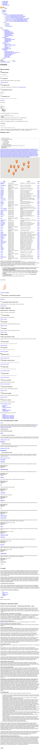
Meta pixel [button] (2, 544)
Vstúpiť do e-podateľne (4, 82)
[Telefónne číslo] (7, 115)
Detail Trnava (10, 156)
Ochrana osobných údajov (6, 407)
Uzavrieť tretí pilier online (4, 377)
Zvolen (2, 255)
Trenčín (2, 252)
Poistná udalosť (7, 30)
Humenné (2, 202)
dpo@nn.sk (2, 621)
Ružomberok (3, 237)
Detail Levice (29, 151)
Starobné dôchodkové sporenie (10, 39)
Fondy (6, 45)
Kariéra (3, 11)
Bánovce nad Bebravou (3, 183)
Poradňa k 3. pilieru (3, 332)
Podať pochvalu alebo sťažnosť (5, 403)
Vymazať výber (4, 147)
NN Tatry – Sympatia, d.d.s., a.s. (10, 53)
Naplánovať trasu (3, 292)
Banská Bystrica (3, 185)
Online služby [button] (4, 13)
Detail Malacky (19, 152)
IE (2, 591)
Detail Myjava (35, 152)
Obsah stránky (4, 4)
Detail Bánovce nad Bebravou (5, 149)
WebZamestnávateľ (9, 26)
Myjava (2, 216)
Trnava (2, 254)
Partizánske (2, 224)
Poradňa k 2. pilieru (3, 325)
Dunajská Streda (3, 199)
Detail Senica (20, 154)
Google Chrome (5, 592)
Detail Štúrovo (21, 155)
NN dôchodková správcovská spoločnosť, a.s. (12, 52)
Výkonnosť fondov (8, 40)
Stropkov (2, 243)
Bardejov (2, 186)
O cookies (34, 426)
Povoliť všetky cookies (4, 429)
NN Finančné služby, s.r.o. (9, 54)
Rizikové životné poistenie (9, 32)
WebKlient (7, 23)
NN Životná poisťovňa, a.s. (9, 51)
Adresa (29, 181)
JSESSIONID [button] (2, 492)
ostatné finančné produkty (7, 144)
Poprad (2, 227)
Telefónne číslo (2, 115)
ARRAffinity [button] (2, 461)
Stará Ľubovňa (3, 242)
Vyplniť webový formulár (4, 364)
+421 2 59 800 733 (3, 74)
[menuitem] (22, 14)
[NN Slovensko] (2, 8)
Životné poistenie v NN (8, 31)
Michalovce (2, 214)
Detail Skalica (25, 154)
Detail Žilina (28, 156)
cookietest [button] (2, 477)
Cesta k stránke (5, 3)
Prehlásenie (4, 409)
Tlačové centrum (7, 57)
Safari (3, 593)
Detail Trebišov (32, 155)
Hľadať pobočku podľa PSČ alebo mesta (8, 145)
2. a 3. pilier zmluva (6, 141)
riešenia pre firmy (5, 143)
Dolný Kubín (3, 198)
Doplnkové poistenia (8, 34)
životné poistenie (5, 140)
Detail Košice (24, 151)
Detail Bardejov (21, 149)
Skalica (2, 240)
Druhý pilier (4, 37)
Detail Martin (24, 152)
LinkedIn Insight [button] (3, 553)
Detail (38, 183)
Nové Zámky (3, 222)
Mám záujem (2, 299)
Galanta (2, 201)
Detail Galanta (8, 151)
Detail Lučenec (14, 152)
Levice (2, 206)
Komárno (2, 203)
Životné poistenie (5, 29)
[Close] (0, 104)
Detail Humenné (13, 151)
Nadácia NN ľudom (8, 55)
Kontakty (4, 58)
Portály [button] (5, 22)
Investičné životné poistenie (9, 33)
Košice (2, 205)
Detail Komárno (19, 151)
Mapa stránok (4, 405)
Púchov (2, 233)
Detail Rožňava (9, 154)
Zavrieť (8, 292)
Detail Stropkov (8, 155)
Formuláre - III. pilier (3, 397)
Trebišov (2, 249)
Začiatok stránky (5, 1)
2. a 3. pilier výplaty (6, 142)
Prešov (2, 230)
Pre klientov (7, 36)
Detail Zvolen (15, 156)
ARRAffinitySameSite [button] (4, 469)
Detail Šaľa (13, 155)
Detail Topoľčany (27, 155)
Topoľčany (2, 248)
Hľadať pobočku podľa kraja (6, 146)
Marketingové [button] (3, 450)
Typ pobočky (14, 181)
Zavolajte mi (2, 100)
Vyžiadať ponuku (3, 305)
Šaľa (1, 244)
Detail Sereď (17, 155)
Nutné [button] (1, 433)
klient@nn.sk (2, 125)
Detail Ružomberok (15, 154)
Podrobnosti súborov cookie (5, 439)
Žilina (1, 258)
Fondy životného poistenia (9, 35)
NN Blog (4, 414)
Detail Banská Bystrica (14, 149)
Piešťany (2, 225)
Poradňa (3, 406)
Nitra (1, 218)
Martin (2, 213)
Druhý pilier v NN (8, 38)
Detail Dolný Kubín (33, 150)
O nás (6, 50)
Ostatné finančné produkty (6, 48)
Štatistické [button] (2, 441)
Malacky (2, 212)
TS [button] (0, 508)
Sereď (2, 245)
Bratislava (2, 188)
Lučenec (2, 211)
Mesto (4, 181)
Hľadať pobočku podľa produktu (6, 139)
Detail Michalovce (30, 152)
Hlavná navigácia (5, 2)
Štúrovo (2, 247)
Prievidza (2, 232)
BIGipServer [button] (2, 500)
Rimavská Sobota (3, 234)
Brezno (2, 195)
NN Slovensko (4, 49)
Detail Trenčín (5, 156)
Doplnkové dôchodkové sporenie (10, 44)
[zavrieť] (0, 566)
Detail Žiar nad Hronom (21, 156)
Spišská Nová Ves (4, 241)
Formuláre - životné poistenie (5, 383)
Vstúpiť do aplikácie (3, 345)
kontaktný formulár (22, 87)
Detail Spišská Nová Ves (32, 154)
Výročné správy (7, 56)
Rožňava (2, 236)
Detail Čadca (28, 150)
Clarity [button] (1, 526)
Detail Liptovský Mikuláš (7, 152)
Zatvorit (1, 422)
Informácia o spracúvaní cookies (5, 427)
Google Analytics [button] (3, 517)
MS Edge (4, 595)
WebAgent (7, 24)
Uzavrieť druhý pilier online (5, 370)
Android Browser (5, 594)
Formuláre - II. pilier (3, 390)
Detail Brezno (23, 150)
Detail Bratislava (26, 149)
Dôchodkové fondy (8, 41)
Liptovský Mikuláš (4, 208)
